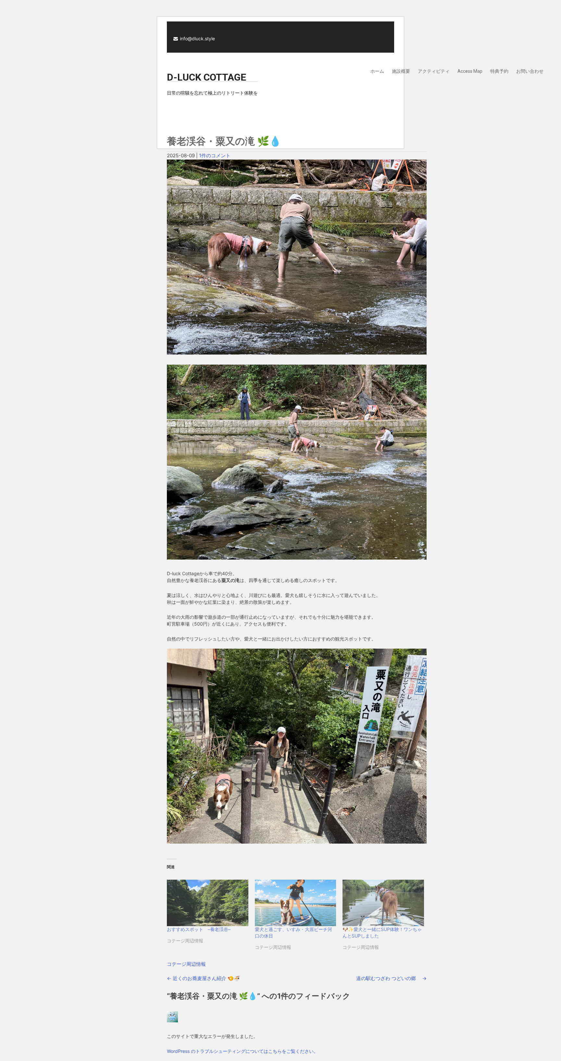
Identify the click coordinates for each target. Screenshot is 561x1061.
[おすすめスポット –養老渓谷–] (207, 903)
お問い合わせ (529, 71)
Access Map (469, 71)
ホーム (377, 71)
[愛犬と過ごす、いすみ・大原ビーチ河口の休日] (295, 903)
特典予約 (499, 71)
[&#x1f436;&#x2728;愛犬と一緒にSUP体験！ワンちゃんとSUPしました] (383, 903)
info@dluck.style (197, 38)
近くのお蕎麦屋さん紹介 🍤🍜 (203, 978)
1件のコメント (215, 155)
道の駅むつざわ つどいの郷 (391, 978)
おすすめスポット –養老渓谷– (199, 929)
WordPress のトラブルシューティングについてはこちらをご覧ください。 (242, 1051)
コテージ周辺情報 (186, 964)
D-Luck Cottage (206, 77)
